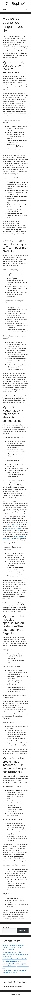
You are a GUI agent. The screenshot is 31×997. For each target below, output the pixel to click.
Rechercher (6, 927)
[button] (27, 9)
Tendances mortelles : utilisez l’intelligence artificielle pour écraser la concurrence (15, 954)
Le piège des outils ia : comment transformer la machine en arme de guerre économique (14, 947)
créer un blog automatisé (13, 528)
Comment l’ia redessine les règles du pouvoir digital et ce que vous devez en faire (15, 966)
